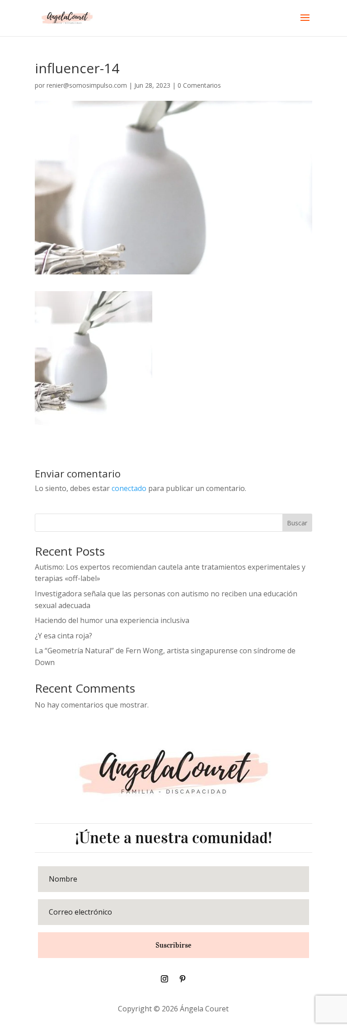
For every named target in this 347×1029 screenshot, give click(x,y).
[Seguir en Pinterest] (182, 979)
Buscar (297, 523)
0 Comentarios (199, 85)
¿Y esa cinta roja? (63, 636)
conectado (129, 488)
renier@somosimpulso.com (87, 85)
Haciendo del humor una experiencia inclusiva (112, 620)
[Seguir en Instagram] (164, 979)
